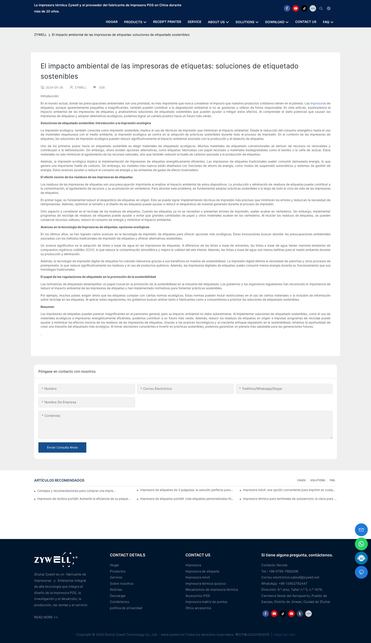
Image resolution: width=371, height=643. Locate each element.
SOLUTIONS (317, 480)
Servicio (116, 577)
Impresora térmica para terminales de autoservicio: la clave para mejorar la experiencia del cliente (290, 498)
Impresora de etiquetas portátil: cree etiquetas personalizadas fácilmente (187, 498)
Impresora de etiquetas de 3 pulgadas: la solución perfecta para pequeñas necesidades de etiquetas (187, 490)
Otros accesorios (198, 608)
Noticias (116, 589)
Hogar (114, 565)
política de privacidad (126, 608)
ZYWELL (40, 35)
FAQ (332, 480)
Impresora (193, 565)
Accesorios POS (198, 596)
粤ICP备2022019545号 (252, 634)
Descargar (118, 596)
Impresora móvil (198, 577)
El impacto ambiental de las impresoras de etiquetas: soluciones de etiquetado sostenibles (121, 35)
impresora (317, 103)
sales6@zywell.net (305, 577)
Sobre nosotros (122, 583)
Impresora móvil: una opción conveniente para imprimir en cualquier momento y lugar (290, 490)
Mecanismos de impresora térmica (212, 589)
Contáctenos (119, 602)
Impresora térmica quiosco (206, 583)
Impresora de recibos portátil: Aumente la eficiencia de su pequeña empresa (84, 498)
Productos (118, 571)
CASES (301, 480)
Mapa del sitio (284, 634)
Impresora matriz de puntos (206, 602)
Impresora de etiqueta (202, 571)
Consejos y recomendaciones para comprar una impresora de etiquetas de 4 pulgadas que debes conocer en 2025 (77, 490)
